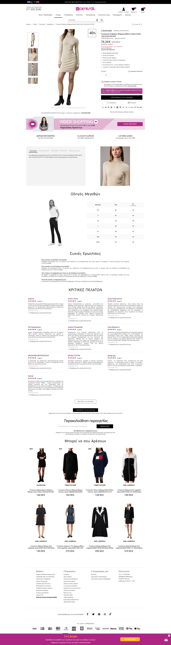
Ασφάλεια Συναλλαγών (43, 583)
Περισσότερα (132, 86)
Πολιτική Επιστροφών (117, 112)
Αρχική (28, 24)
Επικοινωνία (67, 593)
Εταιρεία (66, 574)
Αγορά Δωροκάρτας (42, 593)
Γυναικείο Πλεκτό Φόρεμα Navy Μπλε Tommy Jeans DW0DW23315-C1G (99, 491)
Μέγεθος (103, 71)
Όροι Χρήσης (129, 112)
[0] (133, 9)
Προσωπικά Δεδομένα (71, 579)
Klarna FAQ (39, 595)
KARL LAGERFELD (129, 485)
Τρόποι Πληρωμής (42, 581)
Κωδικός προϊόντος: (107, 38)
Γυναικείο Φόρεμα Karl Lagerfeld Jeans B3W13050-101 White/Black (129, 491)
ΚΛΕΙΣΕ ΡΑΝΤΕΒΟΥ (130, 124)
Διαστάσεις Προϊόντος (136, 71)
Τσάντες (79, 15)
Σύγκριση (133, 102)
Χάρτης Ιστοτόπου (69, 590)
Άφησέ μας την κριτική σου (72, 588)
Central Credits (68, 595)
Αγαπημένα (134, 12)
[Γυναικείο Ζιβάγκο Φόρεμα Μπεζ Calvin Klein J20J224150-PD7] (68, 67)
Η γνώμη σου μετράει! (70, 586)
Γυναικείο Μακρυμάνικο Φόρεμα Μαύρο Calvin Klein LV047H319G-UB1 (41, 491)
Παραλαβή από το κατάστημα (45, 576)
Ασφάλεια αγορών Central (44, 588)
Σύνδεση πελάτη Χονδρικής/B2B (46, 597)
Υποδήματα (68, 15)
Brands (128, 15)
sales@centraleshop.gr (126, 576)
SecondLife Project (69, 602)
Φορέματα (50, 24)
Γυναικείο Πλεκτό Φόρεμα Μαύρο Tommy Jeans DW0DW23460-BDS (70, 491)
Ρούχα (58, 15)
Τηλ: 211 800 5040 (124, 574)
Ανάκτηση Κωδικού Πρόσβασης (101, 579)
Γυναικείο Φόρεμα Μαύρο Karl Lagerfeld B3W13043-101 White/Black (129, 547)
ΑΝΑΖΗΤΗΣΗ (104, 426)
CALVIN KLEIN (85, 113)
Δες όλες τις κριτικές (85, 401)
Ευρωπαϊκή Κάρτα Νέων (71, 599)
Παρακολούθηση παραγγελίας (45, 574)
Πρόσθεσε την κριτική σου (85, 410)
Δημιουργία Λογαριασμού (99, 576)
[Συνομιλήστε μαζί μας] (166, 640)
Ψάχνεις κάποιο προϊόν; (71, 583)
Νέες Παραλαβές (46, 15)
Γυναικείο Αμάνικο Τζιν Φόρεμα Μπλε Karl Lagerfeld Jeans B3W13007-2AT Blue (70, 547)
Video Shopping (68, 597)
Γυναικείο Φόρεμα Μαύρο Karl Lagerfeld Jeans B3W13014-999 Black (41, 547)
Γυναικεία (42, 24)
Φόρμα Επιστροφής (42, 590)
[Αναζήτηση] (102, 20)
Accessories (90, 15)
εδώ (49, 263)
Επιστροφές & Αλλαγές (43, 586)
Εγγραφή (126, 12)
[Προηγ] (132, 24)
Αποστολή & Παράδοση (43, 579)
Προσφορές (117, 15)
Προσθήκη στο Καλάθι (122, 97)
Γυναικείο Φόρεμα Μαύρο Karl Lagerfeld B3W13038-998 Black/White (99, 547)
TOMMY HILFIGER (70, 485)
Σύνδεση (120, 12)
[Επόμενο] (141, 24)
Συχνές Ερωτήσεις (69, 581)
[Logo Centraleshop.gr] (85, 8)
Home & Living (104, 15)
